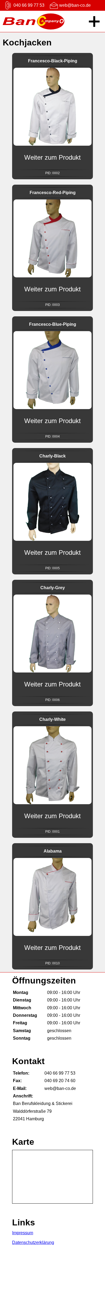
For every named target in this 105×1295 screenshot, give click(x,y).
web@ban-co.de (75, 5)
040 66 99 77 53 (28, 5)
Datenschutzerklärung (33, 1242)
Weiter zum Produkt (52, 157)
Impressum (22, 1232)
